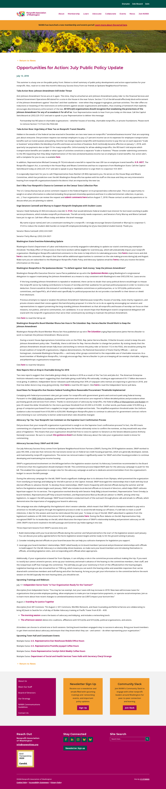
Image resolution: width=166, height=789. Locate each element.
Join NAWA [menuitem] (144, 14)
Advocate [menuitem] (97, 14)
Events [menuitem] (123, 14)
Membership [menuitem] (74, 14)
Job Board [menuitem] (137, 4)
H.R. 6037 (139, 162)
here (124, 253)
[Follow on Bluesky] (84, 739)
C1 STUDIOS (144, 779)
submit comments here (76, 197)
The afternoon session (31, 620)
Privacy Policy (56, 782)
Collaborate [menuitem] (110, 14)
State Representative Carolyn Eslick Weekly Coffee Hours (58, 651)
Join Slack (129, 707)
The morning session (30, 615)
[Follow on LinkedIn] (72, 739)
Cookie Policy (22, 782)
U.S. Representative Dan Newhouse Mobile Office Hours (57, 641)
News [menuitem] (132, 14)
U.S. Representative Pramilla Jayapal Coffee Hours (55, 646)
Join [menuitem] (147, 4)
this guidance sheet (62, 435)
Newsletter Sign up (75, 748)
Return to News (27, 60)
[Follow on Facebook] (66, 739)
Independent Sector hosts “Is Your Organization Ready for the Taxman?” (58, 585)
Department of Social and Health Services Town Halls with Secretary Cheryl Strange (71, 656)
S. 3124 (69, 211)
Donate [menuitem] (126, 4)
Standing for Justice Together (40, 601)
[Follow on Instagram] (78, 739)
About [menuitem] (61, 14)
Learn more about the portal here (111, 25)
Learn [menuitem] (86, 14)
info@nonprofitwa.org (27, 744)
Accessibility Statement (39, 782)
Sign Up (83, 707)
